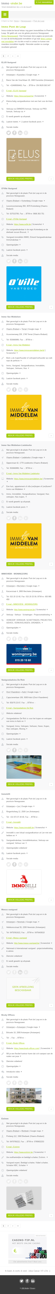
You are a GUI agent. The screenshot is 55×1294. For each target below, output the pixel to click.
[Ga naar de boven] (51, 179)
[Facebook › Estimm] (14, 1181)
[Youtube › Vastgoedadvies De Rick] (26, 750)
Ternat (24, 329)
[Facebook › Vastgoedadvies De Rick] (14, 750)
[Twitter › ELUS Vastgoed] (8, 133)
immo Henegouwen (9, 36)
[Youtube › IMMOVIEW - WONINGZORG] (26, 639)
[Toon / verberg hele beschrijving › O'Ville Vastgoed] (30, 231)
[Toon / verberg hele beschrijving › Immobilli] (30, 834)
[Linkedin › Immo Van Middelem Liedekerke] (20, 518)
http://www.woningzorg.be (24, 610)
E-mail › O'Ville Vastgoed (16, 219)
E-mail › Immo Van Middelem (18, 345)
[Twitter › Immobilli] (8, 864)
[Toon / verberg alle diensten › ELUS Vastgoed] (30, 110)
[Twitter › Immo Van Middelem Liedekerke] (8, 518)
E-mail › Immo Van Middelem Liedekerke (22, 473)
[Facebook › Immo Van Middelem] (14, 389)
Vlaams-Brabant (12, 201)
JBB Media (25, 1288)
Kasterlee (21, 75)
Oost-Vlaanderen (13, 692)
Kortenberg (26, 201)
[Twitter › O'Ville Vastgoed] (8, 261)
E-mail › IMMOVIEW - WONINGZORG (22, 604)
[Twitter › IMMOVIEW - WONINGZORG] (8, 639)
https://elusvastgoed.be (23, 96)
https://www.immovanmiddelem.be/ (28, 479)
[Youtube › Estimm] (26, 1181)
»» (18, 56)
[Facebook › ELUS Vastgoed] (14, 133)
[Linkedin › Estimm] (20, 1181)
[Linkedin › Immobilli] (20, 864)
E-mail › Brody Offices (15, 1043)
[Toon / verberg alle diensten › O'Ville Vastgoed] (30, 238)
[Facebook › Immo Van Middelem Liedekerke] (14, 518)
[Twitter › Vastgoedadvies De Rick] (8, 750)
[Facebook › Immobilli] (14, 864)
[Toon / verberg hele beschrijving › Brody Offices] (30, 1055)
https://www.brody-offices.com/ (26, 1048)
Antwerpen (10, 75)
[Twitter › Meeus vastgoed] (8, 972)
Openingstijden (13, 245)
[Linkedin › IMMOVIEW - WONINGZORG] (20, 639)
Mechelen (21, 586)
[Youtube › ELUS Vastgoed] (26, 133)
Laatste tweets (13, 122)
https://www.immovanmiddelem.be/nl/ (29, 350)
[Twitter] (21, 1281)
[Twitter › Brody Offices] (8, 1083)
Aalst (24, 692)
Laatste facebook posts (33, 122)
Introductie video (14, 1072)
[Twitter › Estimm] (8, 1181)
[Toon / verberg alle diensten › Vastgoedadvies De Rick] (30, 727)
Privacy (32, 1288)
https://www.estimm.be (23, 1152)
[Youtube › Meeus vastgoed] (26, 972)
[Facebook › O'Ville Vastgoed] (14, 261)
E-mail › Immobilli (13, 822)
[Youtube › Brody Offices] (26, 1083)
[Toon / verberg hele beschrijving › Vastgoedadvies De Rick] (30, 720)
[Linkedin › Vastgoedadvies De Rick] (20, 750)
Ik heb (44, 2)
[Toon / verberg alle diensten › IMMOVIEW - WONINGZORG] (30, 621)
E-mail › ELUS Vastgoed (16, 91)
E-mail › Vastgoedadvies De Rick (19, 708)
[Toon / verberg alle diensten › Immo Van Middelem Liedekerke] (30, 495)
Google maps (33, 75)
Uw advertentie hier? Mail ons (27, 1262)
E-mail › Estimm (13, 1147)
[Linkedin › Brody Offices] (20, 1083)
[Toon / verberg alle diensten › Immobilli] (30, 841)
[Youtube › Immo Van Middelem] (26, 389)
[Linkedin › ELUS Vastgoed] (20, 133)
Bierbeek (25, 1131)
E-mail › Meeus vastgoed (16, 938)
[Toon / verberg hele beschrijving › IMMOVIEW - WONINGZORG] (30, 614)
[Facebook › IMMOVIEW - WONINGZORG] (14, 639)
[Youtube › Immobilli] (26, 864)
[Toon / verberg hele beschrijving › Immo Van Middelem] (30, 359)
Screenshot (41, 96)
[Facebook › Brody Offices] (14, 1083)
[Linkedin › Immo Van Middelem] (20, 389)
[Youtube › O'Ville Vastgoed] (26, 261)
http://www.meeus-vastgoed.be (26, 943)
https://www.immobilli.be (24, 828)
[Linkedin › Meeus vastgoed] (20, 972)
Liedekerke (26, 457)
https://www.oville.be (22, 224)
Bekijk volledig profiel (20, 179)
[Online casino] (27, 1235)
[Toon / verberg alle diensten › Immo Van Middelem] (30, 367)
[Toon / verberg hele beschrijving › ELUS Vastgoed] (30, 102)
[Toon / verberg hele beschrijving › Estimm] (30, 1157)
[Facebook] (27, 1281)
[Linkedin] (33, 1281)
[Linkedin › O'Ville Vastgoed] (20, 261)
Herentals (21, 922)
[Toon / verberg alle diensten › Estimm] (30, 1164)
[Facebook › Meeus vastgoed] (14, 972)
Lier (18, 806)
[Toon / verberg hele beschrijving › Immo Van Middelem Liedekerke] (30, 488)
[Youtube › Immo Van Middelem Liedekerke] (26, 518)
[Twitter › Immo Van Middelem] (8, 389)
